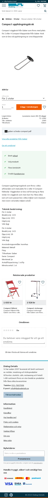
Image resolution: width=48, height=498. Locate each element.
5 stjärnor (13, 330)
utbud (15, 156)
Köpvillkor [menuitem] (7, 413)
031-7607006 (18, 385)
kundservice (19, 174)
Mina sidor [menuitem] (7, 440)
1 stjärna (4, 330)
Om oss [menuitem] (6, 436)
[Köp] (29, 107)
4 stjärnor (10, 330)
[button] (4, 6)
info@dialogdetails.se (20, 388)
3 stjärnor (8, 330)
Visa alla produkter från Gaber (14, 139)
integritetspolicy (38, 463)
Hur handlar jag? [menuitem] (10, 417)
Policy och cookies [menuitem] (10, 422)
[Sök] (45, 11)
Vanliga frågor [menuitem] (9, 431)
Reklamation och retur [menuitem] (12, 426)
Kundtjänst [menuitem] (7, 408)
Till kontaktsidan (13, 395)
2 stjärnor (6, 330)
